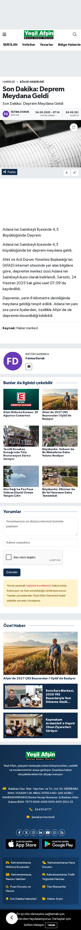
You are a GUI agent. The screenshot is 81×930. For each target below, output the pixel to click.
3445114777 (43, 809)
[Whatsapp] (55, 832)
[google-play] (58, 844)
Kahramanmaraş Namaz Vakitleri (19, 876)
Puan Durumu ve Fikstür (18, 888)
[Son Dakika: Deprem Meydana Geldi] (40, 143)
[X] (26, 832)
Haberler (9, 82)
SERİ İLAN (10, 45)
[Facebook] (19, 832)
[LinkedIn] (40, 832)
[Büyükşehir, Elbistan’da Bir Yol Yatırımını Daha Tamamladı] (60, 476)
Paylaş (12, 171)
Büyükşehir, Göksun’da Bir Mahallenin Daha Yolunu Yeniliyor (58, 452)
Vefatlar (28, 45)
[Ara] (74, 34)
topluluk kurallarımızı (39, 585)
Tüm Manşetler (56, 886)
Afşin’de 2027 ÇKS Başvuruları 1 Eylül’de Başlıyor (56, 415)
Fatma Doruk (35, 358)
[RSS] (62, 832)
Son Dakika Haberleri (23, 898)
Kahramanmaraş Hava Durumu (58, 864)
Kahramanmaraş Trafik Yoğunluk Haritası (58, 876)
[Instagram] (33, 832)
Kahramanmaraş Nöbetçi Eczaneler (18, 864)
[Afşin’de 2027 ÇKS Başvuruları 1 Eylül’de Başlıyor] (60, 399)
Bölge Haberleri (32, 82)
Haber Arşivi (55, 898)
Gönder (12, 572)
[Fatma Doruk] (12, 361)
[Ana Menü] (4, 34)
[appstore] (22, 844)
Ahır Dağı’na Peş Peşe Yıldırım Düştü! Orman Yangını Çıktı (18, 492)
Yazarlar (46, 45)
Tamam (51, 925)
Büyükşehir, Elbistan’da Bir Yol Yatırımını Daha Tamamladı (58, 492)
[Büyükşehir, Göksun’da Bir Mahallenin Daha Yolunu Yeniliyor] (60, 436)
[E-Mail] (29, 367)
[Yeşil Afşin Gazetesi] (38, 34)
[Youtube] (47, 832)
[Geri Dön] (12, 918)
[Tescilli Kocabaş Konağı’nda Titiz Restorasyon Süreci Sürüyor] (21, 436)
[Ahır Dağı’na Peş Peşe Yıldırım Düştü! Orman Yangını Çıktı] (21, 476)
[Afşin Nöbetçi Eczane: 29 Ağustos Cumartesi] (21, 399)
